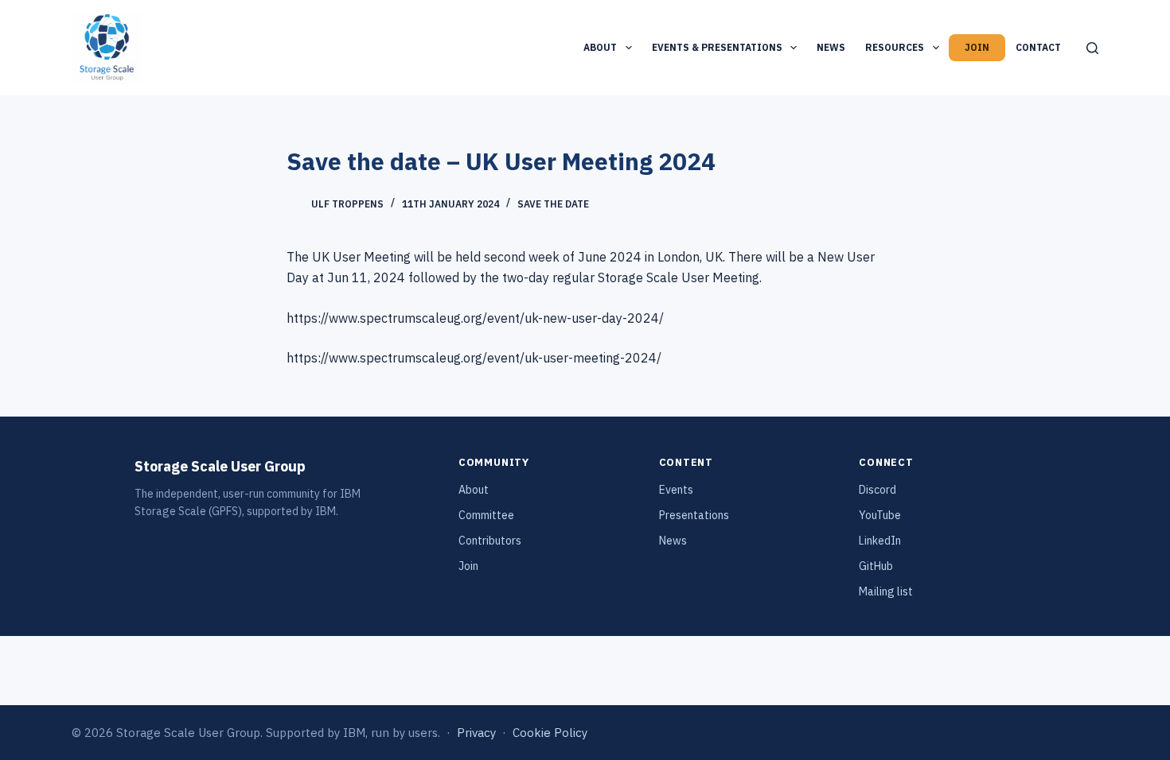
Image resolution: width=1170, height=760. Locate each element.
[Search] (1092, 48)
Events (676, 490)
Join (977, 47)
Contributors (489, 540)
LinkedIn (880, 540)
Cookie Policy (550, 732)
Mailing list (886, 591)
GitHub (876, 566)
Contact (1038, 47)
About (600, 47)
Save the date (553, 204)
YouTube (880, 515)
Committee (486, 515)
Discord (877, 490)
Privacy (476, 732)
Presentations (694, 515)
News (831, 47)
